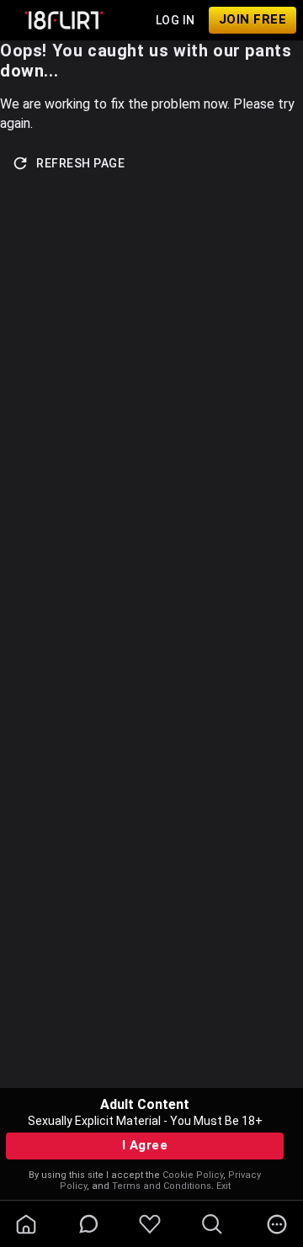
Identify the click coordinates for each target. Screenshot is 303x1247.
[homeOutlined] (26, 1224)
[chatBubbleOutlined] (89, 1224)
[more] (277, 1224)
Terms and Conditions (161, 1186)
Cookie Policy (192, 1175)
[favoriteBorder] (149, 1224)
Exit (223, 1186)
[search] (212, 1224)
